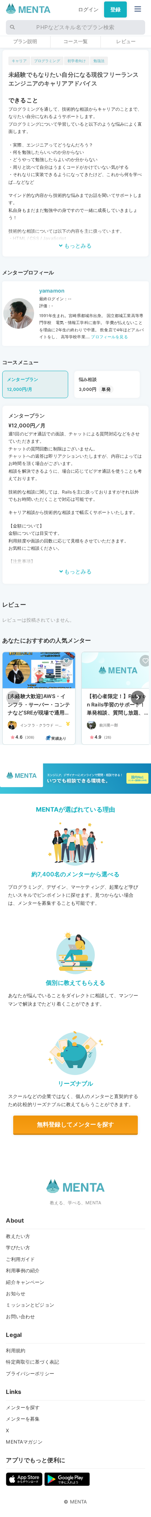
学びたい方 (18, 1247)
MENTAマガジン (24, 1442)
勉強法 (98, 60)
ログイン (88, 9)
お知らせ (15, 1293)
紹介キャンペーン (25, 1282)
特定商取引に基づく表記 (32, 1362)
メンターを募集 (23, 1419)
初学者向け (76, 60)
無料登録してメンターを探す (75, 1124)
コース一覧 (75, 41)
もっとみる (77, 245)
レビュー (126, 41)
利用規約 (15, 1350)
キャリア (19, 60)
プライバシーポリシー (30, 1373)
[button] (137, 697)
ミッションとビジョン (30, 1305)
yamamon (52, 290)
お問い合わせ (20, 1316)
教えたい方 (18, 1236)
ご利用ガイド (20, 1259)
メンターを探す (23, 1407)
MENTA (78, 1502)
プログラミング (47, 60)
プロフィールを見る (109, 337)
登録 (115, 9)
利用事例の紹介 (23, 1270)
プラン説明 (25, 41)
